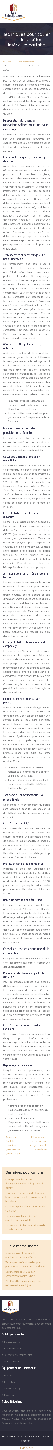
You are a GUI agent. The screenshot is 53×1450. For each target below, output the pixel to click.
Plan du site (26, 1447)
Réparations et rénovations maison (20, 62)
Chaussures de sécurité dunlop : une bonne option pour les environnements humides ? (26, 1197)
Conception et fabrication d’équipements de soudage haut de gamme (24, 1183)
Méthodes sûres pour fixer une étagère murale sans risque (38, 1143)
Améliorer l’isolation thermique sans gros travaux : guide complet (14, 1145)
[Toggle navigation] (47, 12)
